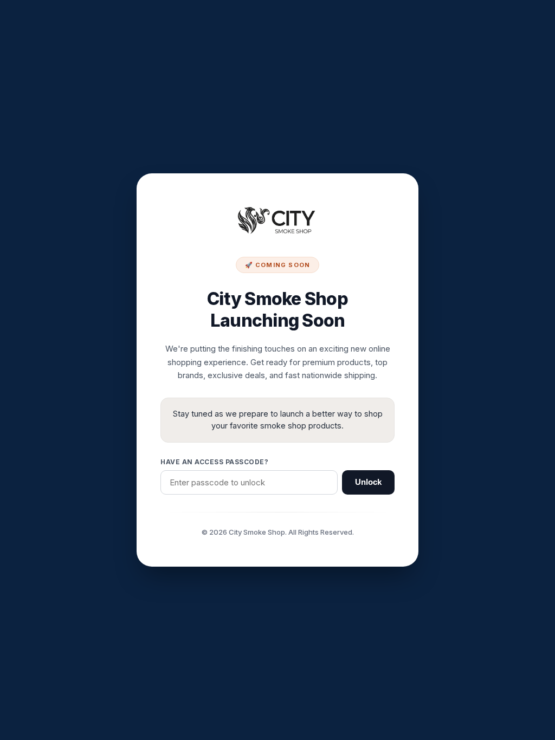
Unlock (368, 482)
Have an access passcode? (214, 462)
